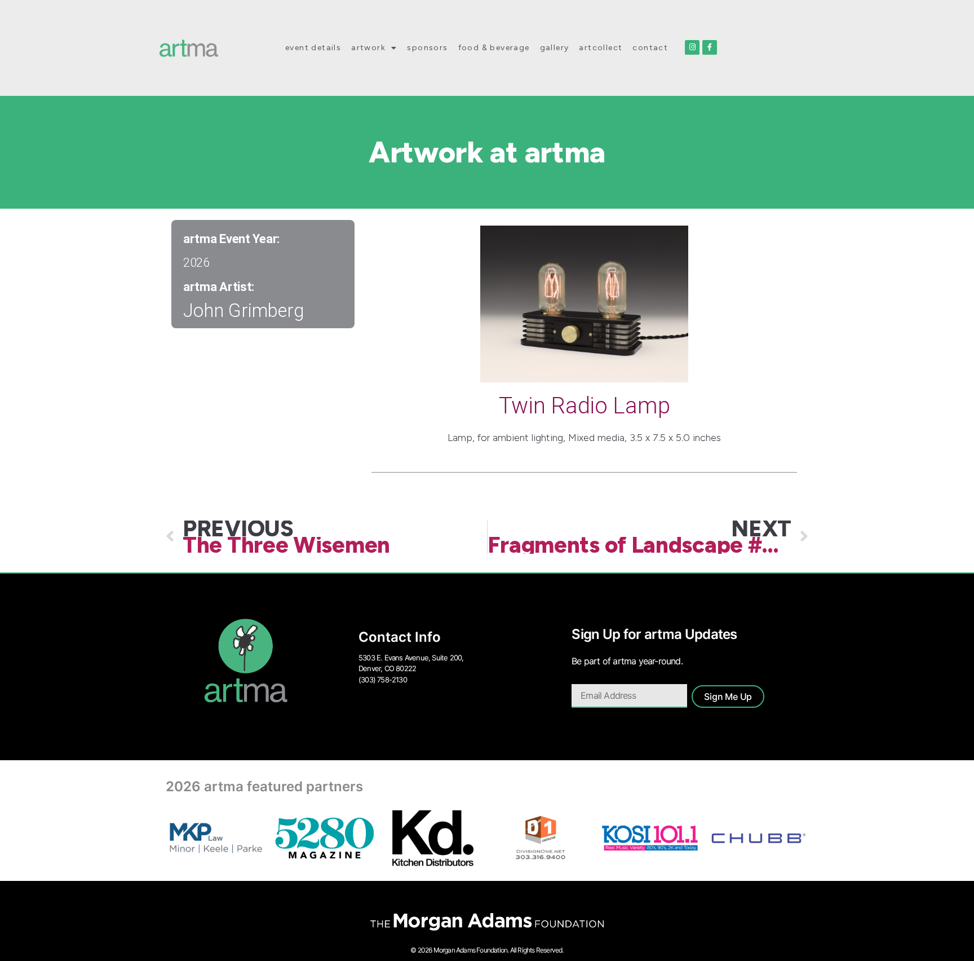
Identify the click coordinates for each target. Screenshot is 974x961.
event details (313, 47)
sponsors (427, 47)
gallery (554, 47)
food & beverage (494, 47)
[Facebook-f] (709, 47)
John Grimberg (243, 310)
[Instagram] (692, 47)
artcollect (600, 47)
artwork (368, 47)
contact (650, 47)
